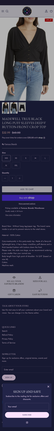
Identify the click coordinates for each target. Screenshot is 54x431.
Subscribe (26, 415)
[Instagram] (27, 422)
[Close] (48, 386)
